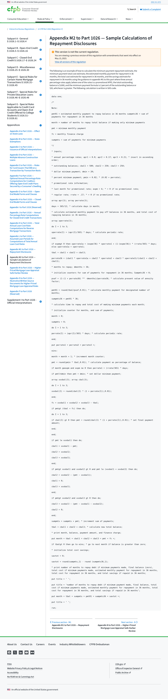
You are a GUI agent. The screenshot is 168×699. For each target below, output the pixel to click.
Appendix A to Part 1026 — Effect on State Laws (25, 132)
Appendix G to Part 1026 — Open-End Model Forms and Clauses (25, 193)
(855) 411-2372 (156, 2)
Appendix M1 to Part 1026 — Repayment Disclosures (23, 251)
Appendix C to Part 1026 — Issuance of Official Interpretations (26, 148)
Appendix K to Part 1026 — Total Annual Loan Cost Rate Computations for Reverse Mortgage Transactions (24, 227)
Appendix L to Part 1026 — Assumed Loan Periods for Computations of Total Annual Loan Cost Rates (23, 240)
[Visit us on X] (15, 652)
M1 (61, 622)
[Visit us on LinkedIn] (21, 652)
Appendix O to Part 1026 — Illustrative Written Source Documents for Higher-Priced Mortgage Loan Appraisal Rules (24, 282)
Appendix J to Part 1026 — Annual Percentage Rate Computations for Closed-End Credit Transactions (26, 215)
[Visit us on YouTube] (26, 652)
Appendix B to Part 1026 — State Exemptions (25, 140)
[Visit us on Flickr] (32, 652)
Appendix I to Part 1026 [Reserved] (25, 207)
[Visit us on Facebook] (9, 652)
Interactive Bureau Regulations (21, 29)
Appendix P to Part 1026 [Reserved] (21, 293)
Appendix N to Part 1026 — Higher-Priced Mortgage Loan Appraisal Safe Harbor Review (25, 270)
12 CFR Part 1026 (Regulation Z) (50, 29)
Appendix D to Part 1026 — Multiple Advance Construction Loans (24, 157)
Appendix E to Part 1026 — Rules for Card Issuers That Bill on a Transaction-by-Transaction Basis (25, 168)
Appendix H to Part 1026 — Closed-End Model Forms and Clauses (25, 201)
